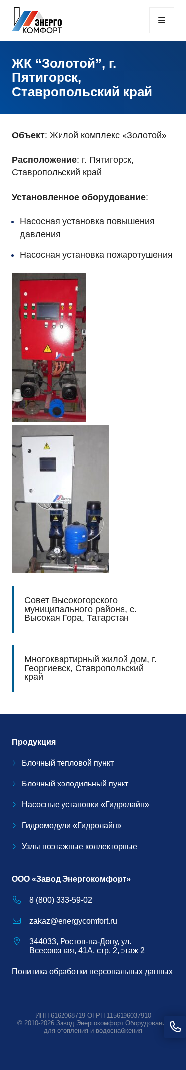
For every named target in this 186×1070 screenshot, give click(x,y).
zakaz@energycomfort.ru (73, 921)
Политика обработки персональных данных (92, 971)
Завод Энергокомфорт (90, 1023)
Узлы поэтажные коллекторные (79, 846)
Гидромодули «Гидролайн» (72, 825)
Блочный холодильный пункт (75, 784)
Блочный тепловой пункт (68, 763)
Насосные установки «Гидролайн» (85, 804)
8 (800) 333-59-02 (60, 900)
